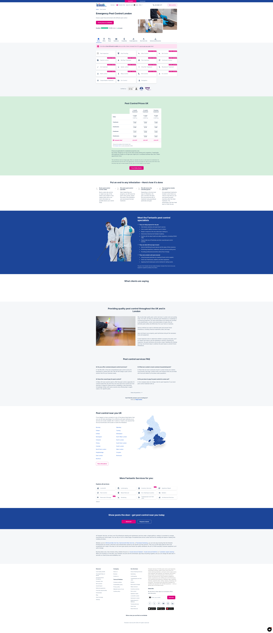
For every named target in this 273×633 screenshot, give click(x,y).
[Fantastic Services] (101, 5)
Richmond (119, 455)
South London (120, 446)
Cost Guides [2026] (100, 571)
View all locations (102, 463)
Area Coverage (99, 597)
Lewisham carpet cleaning (167, 552)
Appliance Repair (166, 488)
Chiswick (98, 440)
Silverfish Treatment (148, 66)
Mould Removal (134, 608)
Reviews (115, 574)
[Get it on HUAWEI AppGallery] (170, 608)
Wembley (118, 427)
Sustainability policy (118, 584)
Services (113, 5)
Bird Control (148, 72)
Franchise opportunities (101, 590)
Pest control (133, 591)
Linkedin (172, 603)
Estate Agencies (133, 40)
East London (99, 455)
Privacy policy (116, 586)
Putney (98, 443)
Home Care (133, 606)
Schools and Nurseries (155, 40)
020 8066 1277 (158, 5)
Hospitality (124, 40)
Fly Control (169, 72)
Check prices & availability (105, 22)
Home (98, 40)
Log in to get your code (144, 46)
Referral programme (100, 588)
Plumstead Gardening (142, 543)
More (140, 5)
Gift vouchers (99, 583)
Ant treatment (107, 66)
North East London (101, 449)
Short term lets (143, 40)
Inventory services (135, 589)
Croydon (118, 452)
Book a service (172, 5)
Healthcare (116, 40)
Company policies (117, 582)
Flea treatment (148, 59)
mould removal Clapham (136, 552)
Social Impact (99, 585)
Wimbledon (119, 433)
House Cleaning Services (136, 571)
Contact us (115, 576)
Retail (109, 40)
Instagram (168, 603)
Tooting (118, 430)
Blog (97, 595)
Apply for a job (129, 5)
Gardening (123, 497)
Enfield (98, 433)
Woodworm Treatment (169, 66)
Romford (98, 458)
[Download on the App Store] (152, 608)
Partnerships (99, 592)
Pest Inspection (104, 53)
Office (104, 40)
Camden (98, 446)
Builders (164, 493)
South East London (121, 443)
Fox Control (124, 80)
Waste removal (134, 586)
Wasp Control (128, 72)
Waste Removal (125, 493)
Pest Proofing (124, 53)
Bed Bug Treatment (128, 59)
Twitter (154, 603)
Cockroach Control (169, 59)
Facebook (150, 603)
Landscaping (124, 488)
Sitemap (98, 599)
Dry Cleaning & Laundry (147, 493)
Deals (137, 5)
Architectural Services (168, 497)
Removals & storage (135, 584)
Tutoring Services (135, 604)
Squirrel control (107, 59)
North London (120, 440)
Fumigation (144, 80)
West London (119, 449)
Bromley (98, 427)
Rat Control (169, 52)
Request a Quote (144, 521)
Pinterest (159, 603)
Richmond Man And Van (112, 543)
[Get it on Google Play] (161, 608)
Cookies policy (116, 591)
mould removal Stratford (150, 552)
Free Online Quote (136, 168)
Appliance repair (134, 593)
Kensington (99, 436)
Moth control (107, 72)
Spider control (128, 66)
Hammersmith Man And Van (126, 543)
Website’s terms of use (118, 589)
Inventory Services (148, 488)
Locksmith (103, 488)
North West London (121, 436)
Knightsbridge (99, 452)
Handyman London (135, 598)
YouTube (163, 603)
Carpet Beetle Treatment (107, 79)
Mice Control (148, 52)
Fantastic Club (121, 5)
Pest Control (103, 493)
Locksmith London (135, 595)
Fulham (98, 430)
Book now (128, 521)
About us (115, 571)
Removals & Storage (107, 497)
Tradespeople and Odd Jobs (147, 497)
